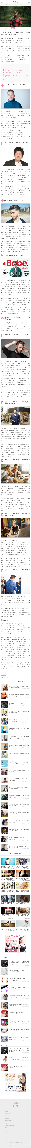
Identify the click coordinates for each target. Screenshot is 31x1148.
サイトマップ (8, 1113)
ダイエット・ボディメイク (11, 1125)
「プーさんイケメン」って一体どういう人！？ (16, 70)
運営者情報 (7, 1116)
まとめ (6, 79)
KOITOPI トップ (8, 1111)
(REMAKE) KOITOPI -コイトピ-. (17, 1145)
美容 (6, 1127)
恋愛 (6, 1123)
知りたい (8, 4)
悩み (6, 1137)
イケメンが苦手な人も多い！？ (12, 72)
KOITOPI (2, 4)
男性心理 (7, 1130)
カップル (7, 1134)
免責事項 (7, 1118)
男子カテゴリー (6, 30)
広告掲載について (9, 1120)
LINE (6, 1132)
